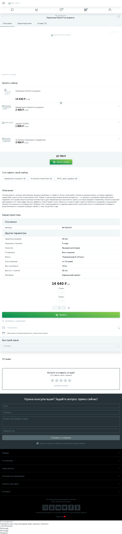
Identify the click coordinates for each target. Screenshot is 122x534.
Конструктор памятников (13, 476)
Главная (5, 453)
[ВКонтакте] (58, 507)
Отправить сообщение (61, 438)
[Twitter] (64, 507)
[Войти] (110, 10)
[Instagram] (45, 507)
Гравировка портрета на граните (29, 107)
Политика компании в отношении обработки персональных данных (61, 512)
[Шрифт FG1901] (8, 127)
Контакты (6, 491)
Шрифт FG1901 (22, 123)
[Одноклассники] (77, 507)
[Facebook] (71, 507)
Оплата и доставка (10, 484)
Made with (60, 517)
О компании (7, 461)
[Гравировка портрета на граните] (8, 111)
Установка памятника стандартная (30, 140)
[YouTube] (52, 507)
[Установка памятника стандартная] (8, 144)
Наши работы (8, 468)
